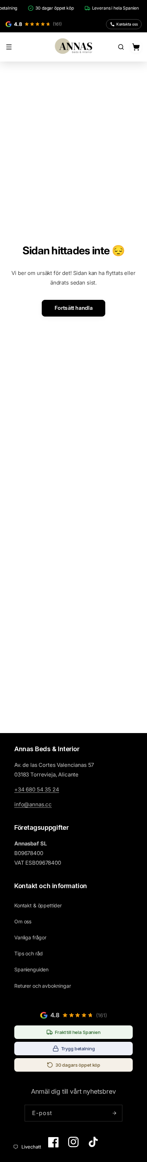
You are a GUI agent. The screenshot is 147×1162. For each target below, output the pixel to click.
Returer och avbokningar (42, 986)
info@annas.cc (33, 804)
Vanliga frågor (30, 937)
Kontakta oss (127, 24)
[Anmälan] (114, 1113)
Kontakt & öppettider (38, 905)
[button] (9, 47)
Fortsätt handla (73, 307)
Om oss (22, 921)
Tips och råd (28, 953)
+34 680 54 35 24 (36, 789)
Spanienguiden (31, 969)
